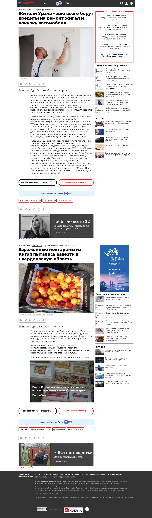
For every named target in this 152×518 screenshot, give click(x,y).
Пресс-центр (65, 474)
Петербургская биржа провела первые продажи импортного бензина (116, 139)
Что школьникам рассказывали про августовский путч (118, 351)
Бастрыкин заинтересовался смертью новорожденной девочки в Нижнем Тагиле (114, 27)
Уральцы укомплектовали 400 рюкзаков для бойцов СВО (114, 56)
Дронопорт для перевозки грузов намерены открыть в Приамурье (117, 154)
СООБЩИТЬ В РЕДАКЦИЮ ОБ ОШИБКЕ (62, 477)
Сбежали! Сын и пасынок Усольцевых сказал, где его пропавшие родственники (119, 86)
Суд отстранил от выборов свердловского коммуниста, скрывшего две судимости (114, 37)
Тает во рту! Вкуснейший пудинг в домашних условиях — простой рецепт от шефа (118, 338)
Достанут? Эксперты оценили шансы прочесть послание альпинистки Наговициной (119, 71)
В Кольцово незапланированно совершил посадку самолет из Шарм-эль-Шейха (114, 46)
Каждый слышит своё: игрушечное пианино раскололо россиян (118, 146)
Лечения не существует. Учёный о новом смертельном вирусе (118, 298)
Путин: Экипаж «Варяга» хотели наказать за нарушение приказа (117, 382)
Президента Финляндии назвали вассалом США (117, 366)
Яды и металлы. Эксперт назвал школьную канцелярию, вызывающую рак (117, 330)
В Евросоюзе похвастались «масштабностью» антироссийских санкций (118, 375)
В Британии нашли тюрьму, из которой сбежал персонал (116, 359)
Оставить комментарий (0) (76, 182)
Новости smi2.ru (26, 238)
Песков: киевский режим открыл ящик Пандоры (117, 130)
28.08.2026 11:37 (24, 246)
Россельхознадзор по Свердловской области (36, 315)
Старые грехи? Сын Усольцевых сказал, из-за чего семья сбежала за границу (119, 315)
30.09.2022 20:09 (25, 10)
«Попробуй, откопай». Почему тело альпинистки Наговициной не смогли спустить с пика (119, 102)
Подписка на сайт (51, 474)
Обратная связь (41, 477)
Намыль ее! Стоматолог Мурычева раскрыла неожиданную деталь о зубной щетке (118, 307)
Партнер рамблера (55, 509)
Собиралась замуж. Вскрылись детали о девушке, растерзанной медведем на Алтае (118, 110)
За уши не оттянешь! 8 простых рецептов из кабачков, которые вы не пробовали (119, 94)
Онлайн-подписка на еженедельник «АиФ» (106, 474)
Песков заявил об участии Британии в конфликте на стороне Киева (118, 122)
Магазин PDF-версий (80, 474)
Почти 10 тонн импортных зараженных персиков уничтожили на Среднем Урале (59, 389)
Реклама (38, 474)
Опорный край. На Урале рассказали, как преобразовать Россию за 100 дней (114, 18)
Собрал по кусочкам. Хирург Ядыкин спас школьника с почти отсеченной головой (119, 323)
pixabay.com (23, 79)
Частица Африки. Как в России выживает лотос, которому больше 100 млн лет (119, 78)
